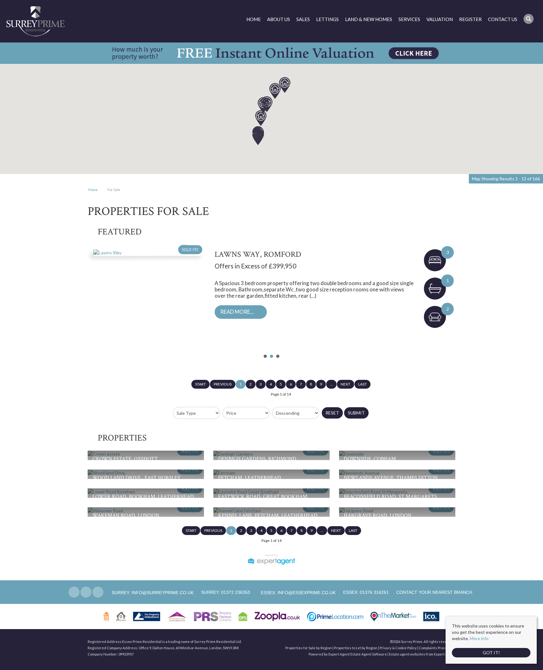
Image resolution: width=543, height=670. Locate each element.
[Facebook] (74, 592)
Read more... (237, 311)
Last (362, 384)
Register (470, 19)
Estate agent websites (407, 654)
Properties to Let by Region (355, 648)
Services (409, 19)
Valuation (439, 19)
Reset (332, 412)
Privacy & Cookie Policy (398, 648)
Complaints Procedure (437, 648)
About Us (278, 19)
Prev (96, 298)
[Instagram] (97, 592)
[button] (260, 118)
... (331, 384)
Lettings (327, 19)
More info (479, 638)
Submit (356, 412)
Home (253, 19)
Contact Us (502, 19)
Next (447, 298)
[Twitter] (85, 592)
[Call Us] (200, 592)
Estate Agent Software (368, 654)
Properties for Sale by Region (308, 648)
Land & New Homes (368, 19)
